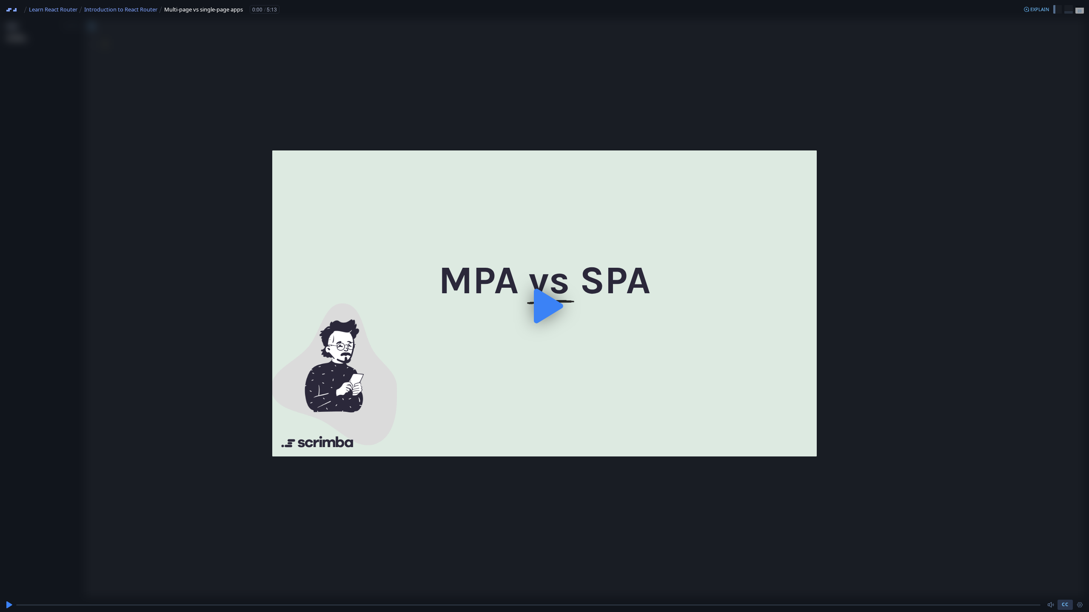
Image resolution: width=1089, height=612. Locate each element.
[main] (544, 306)
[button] (1036, 9)
